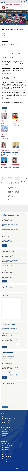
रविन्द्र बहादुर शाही (5, 150)
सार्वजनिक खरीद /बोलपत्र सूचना (8, 418)
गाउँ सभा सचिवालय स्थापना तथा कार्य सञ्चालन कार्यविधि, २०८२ (12, 333)
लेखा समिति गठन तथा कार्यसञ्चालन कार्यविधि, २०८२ (10, 328)
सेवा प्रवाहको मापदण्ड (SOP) (7, 265)
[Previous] (1, 21)
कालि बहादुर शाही (5, 121)
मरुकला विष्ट (15, 121)
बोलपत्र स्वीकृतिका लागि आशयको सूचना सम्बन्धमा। (10, 219)
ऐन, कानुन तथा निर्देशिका (7, 420)
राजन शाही (3, 164)
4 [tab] (14, 26)
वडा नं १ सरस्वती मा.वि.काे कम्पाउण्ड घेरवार (9, 276)
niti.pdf (4, 35)
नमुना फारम (4, 435)
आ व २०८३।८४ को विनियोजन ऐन (8, 356)
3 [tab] (13, 26)
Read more (4, 37)
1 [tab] (9, 26)
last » (19, 53)
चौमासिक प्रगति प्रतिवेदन (7, 445)
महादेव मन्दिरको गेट (5, 270)
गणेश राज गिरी (4, 134)
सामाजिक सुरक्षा (5, 431)
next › (13, 53)
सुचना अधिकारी (16, 167)
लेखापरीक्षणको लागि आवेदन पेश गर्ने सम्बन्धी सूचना (12, 102)
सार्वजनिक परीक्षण (5, 449)
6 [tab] (17, 26)
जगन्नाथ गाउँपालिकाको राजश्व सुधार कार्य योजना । (10, 255)
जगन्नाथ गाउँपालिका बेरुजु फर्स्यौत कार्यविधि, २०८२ (10, 339)
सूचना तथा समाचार (6, 416)
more (4, 107)
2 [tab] (11, 26)
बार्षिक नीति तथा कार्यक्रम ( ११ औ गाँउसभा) (13, 29)
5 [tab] (16, 26)
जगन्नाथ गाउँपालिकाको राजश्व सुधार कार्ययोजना (10, 260)
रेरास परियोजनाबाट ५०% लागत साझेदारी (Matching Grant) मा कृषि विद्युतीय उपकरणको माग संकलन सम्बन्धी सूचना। (13, 70)
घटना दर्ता (4, 429)
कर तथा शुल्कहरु (5, 422)
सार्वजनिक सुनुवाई (5, 447)
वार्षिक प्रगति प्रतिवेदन (6, 443)
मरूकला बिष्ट (5, 42)
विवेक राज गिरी (16, 164)
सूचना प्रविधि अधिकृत (6, 167)
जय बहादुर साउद (16, 150)
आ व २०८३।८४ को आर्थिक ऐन (7, 362)
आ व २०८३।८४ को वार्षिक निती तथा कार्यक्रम (10, 367)
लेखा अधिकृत (15, 152)
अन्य (4, 245)
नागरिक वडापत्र (5, 433)
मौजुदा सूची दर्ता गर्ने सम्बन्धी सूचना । (9, 77)
